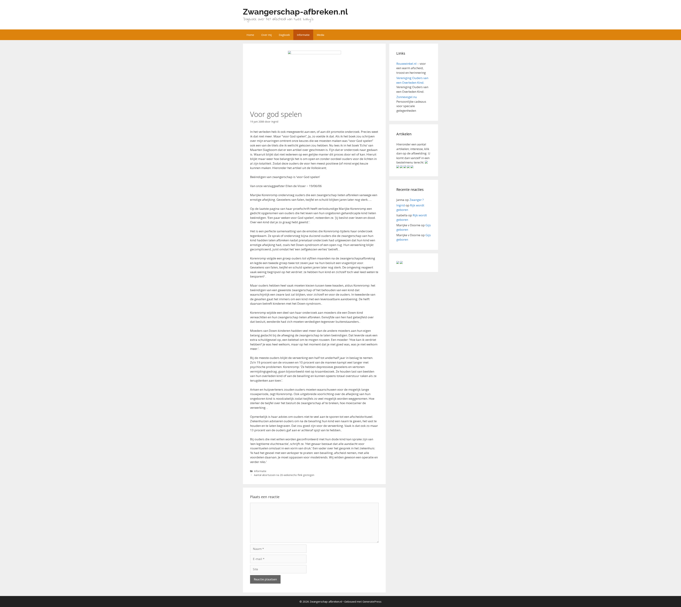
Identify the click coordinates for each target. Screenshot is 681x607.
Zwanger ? (416, 200)
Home (250, 35)
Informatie (303, 35)
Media (320, 35)
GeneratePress (371, 601)
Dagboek (284, 35)
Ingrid (400, 205)
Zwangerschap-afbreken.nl (295, 11)
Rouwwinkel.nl (406, 64)
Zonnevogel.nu (406, 97)
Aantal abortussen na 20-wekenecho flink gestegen (284, 475)
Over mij (266, 35)
